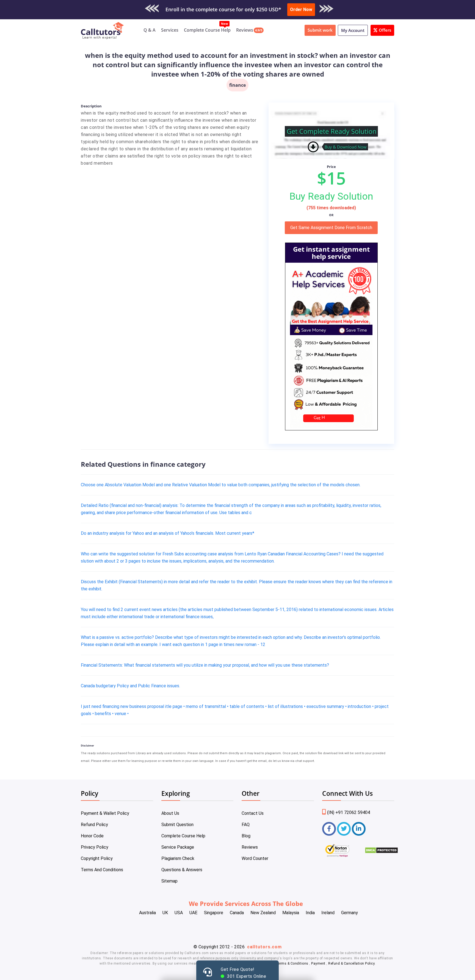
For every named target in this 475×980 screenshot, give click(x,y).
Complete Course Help (207, 30)
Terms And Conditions (102, 869)
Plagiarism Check (177, 858)
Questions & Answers (181, 869)
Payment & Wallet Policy (105, 813)
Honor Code (92, 835)
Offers (385, 30)
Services (169, 30)
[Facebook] (329, 829)
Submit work (320, 30)
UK (165, 912)
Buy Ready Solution (331, 196)
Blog (246, 835)
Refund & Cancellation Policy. (351, 963)
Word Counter (255, 858)
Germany (349, 912)
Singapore (213, 912)
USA (179, 912)
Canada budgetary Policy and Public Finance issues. (130, 685)
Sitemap (169, 881)
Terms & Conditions (293, 963)
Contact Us (253, 813)
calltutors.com (264, 946)
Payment (318, 963)
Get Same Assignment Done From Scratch (331, 227)
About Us (170, 813)
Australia (147, 912)
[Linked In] (359, 829)
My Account (352, 30)
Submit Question (177, 824)
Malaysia (290, 912)
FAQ (246, 824)
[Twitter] (344, 829)
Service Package (177, 847)
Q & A (149, 30)
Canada (237, 912)
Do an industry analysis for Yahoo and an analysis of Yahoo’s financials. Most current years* (167, 533)
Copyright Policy (97, 858)
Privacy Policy (94, 847)
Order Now (301, 9)
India (310, 912)
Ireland (328, 912)
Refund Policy (94, 824)
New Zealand (263, 912)
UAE (193, 912)
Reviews (244, 30)
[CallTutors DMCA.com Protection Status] (381, 852)
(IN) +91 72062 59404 (348, 812)
